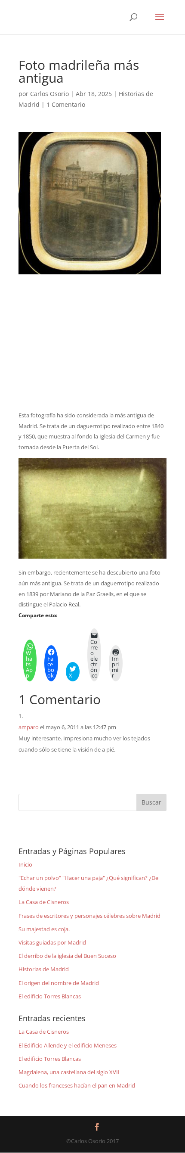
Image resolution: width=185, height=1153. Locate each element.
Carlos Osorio (49, 94)
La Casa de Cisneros (43, 902)
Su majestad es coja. (44, 929)
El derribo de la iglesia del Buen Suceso (67, 956)
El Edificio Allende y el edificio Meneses (67, 1045)
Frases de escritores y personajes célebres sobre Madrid (89, 916)
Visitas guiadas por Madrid (52, 942)
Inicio (25, 864)
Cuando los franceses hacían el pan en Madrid (76, 1085)
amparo (28, 727)
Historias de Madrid (43, 969)
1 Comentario (65, 104)
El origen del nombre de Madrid (58, 983)
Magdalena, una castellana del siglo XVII (69, 1072)
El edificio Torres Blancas (49, 996)
